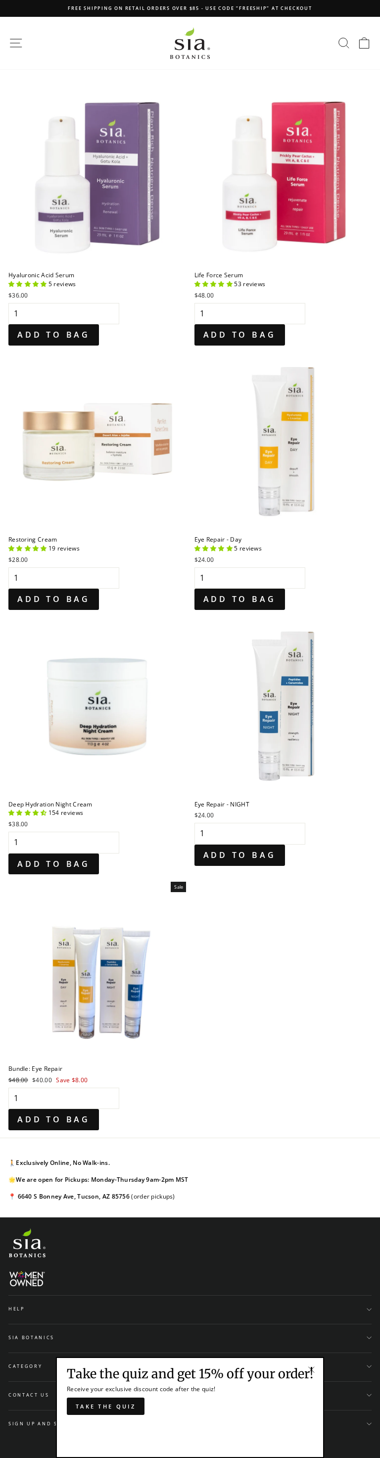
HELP (16, 1309)
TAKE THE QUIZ (106, 1406)
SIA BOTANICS (31, 1337)
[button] (28, 284)
